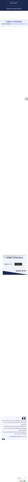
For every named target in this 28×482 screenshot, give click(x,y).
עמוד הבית (24, 24)
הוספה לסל (18, 264)
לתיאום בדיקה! (13, 3)
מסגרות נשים (18, 24)
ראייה (13, 24)
